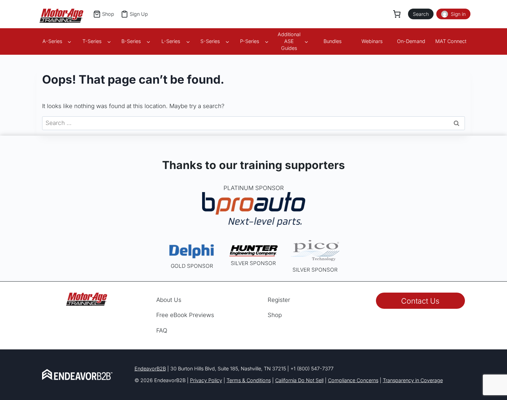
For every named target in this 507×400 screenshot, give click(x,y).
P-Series (249, 41)
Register (279, 299)
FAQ (161, 330)
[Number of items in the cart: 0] (396, 14)
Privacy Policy (206, 380)
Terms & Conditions (249, 380)
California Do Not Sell (299, 380)
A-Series (52, 41)
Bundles (332, 41)
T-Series (91, 41)
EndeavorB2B (150, 368)
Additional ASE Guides (289, 41)
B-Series (131, 41)
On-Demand (411, 41)
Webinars (371, 41)
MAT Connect (450, 41)
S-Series (210, 41)
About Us (168, 299)
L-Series (170, 41)
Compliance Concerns (353, 380)
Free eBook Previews (185, 315)
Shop (275, 315)
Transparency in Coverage (413, 380)
